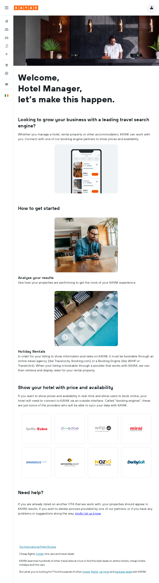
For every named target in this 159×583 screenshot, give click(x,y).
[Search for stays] (7, 29)
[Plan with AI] (7, 54)
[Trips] (7, 84)
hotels (39, 554)
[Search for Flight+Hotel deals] (7, 46)
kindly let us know (88, 513)
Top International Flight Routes (37, 547)
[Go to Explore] (7, 65)
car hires (104, 571)
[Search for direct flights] (7, 73)
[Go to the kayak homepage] (26, 7)
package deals (123, 571)
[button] (6, 8)
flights (94, 571)
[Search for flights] (7, 21)
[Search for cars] (7, 38)
